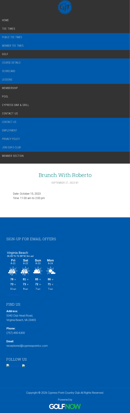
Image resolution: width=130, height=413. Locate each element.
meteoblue (12, 295)
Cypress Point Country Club (64, 7)
